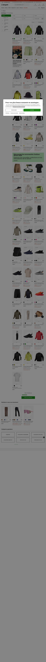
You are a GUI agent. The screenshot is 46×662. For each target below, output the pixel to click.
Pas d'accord (14, 110)
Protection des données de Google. (19, 106)
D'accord (32, 110)
